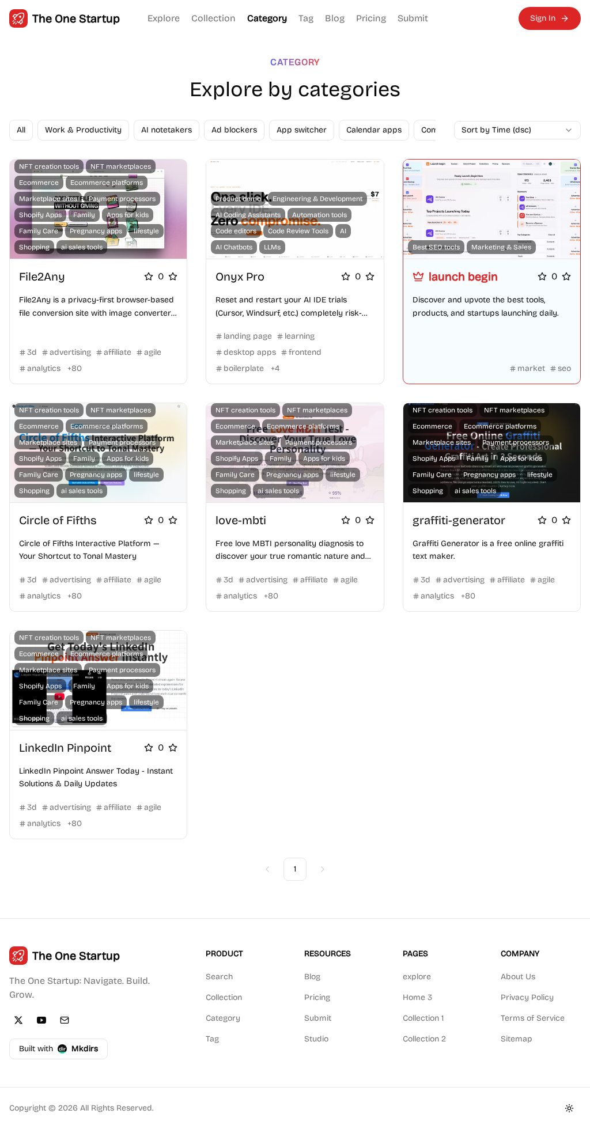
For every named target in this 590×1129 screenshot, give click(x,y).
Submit (413, 18)
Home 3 (417, 997)
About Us (518, 977)
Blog (335, 18)
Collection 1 (423, 1018)
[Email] (64, 1020)
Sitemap (516, 1039)
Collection (213, 18)
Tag (305, 18)
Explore (164, 18)
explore (417, 977)
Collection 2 (424, 1039)
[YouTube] (41, 1020)
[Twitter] (18, 1020)
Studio (316, 1039)
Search (219, 977)
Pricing (371, 18)
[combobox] (517, 130)
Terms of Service (533, 1018)
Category (267, 18)
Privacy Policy (527, 997)
